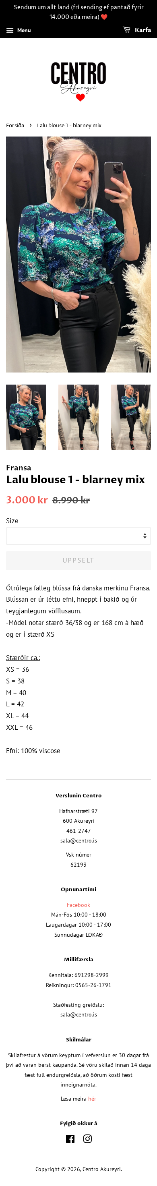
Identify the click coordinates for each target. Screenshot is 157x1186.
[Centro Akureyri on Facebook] (70, 1140)
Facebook (78, 905)
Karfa (142, 30)
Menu (23, 30)
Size (12, 520)
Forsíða (15, 125)
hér (92, 1098)
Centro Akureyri (102, 1169)
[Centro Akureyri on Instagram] (87, 1140)
